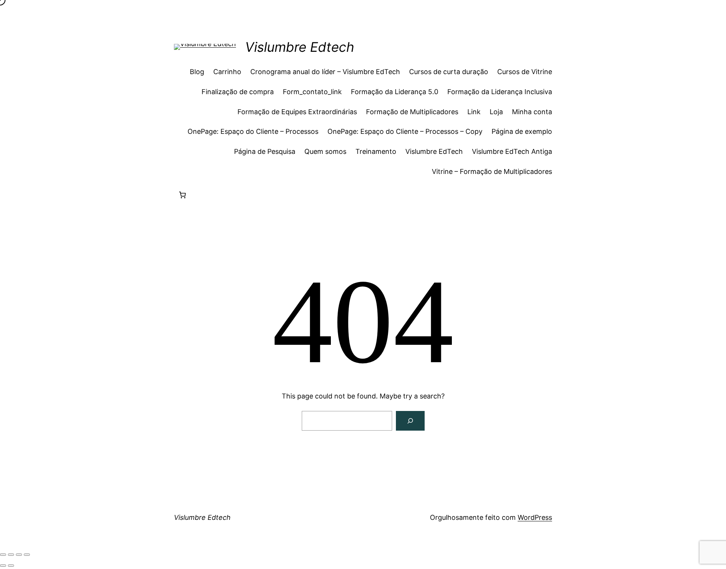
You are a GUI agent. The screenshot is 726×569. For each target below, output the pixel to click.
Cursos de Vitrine (524, 72)
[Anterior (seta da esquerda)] (3, 565)
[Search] (410, 421)
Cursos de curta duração (448, 72)
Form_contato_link (312, 92)
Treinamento (375, 151)
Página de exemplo (522, 131)
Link (474, 112)
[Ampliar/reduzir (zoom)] (3, 554)
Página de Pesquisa (264, 151)
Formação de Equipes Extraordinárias (297, 112)
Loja (496, 112)
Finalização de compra (238, 92)
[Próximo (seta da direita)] (11, 565)
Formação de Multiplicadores (412, 112)
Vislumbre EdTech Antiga (512, 151)
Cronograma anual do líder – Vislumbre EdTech (325, 72)
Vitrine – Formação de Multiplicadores (492, 171)
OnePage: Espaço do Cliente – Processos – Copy (404, 131)
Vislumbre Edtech (299, 47)
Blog (197, 72)
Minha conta (532, 112)
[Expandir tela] (11, 554)
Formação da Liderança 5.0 (394, 92)
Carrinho (227, 72)
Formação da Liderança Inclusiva (499, 92)
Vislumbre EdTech (434, 151)
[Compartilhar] (19, 554)
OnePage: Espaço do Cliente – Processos (253, 131)
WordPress (535, 517)
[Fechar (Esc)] (27, 554)
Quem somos (325, 151)
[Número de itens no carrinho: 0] (182, 194)
